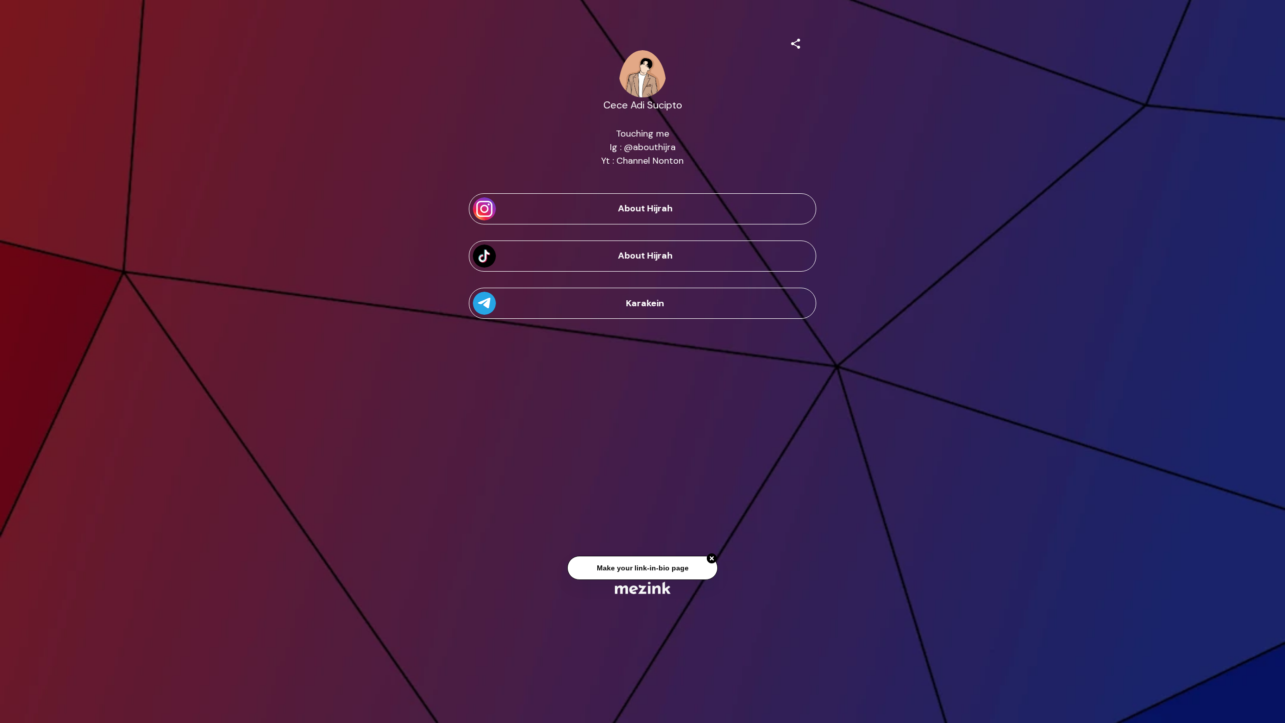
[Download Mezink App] (643, 587)
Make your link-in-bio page (642, 569)
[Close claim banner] (712, 560)
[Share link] (796, 42)
